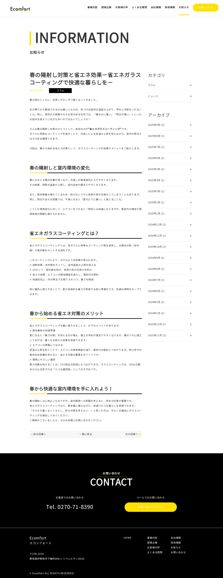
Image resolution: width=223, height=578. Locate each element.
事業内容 (92, 7)
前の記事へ (39, 434)
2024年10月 (157, 246)
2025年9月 (156, 125)
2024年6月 (156, 291)
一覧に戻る (85, 434)
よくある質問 (139, 7)
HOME (127, 537)
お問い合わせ (205, 7)
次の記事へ (131, 434)
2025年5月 (156, 169)
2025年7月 (156, 147)
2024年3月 (156, 302)
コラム (151, 85)
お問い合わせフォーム (151, 507)
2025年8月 (156, 136)
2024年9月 (156, 257)
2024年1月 (156, 313)
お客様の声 (121, 7)
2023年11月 (157, 335)
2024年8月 (156, 269)
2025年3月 (156, 191)
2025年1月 (156, 213)
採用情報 (170, 7)
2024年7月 (156, 280)
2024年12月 (157, 224)
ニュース (153, 96)
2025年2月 (156, 202)
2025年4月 (156, 180)
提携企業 (106, 7)
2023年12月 (157, 324)
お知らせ (184, 7)
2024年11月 (157, 235)
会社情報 (156, 7)
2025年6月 (156, 158)
